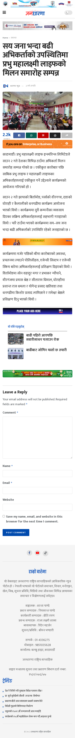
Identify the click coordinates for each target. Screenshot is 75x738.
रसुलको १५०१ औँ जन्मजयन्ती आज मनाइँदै (23, 711)
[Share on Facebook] (19, 135)
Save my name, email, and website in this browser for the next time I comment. (34, 519)
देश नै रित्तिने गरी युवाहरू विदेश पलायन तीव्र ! (23, 691)
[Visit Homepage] (35, 13)
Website (8, 499)
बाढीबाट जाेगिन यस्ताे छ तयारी (46, 350)
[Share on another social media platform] (66, 135)
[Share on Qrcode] (43, 135)
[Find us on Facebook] (29, 553)
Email (7, 483)
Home (5, 37)
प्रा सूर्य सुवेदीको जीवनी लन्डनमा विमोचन (23, 696)
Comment (10, 412)
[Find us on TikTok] (45, 553)
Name (8, 466)
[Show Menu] (4, 12)
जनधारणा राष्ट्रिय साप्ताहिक (41, 731)
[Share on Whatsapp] (31, 135)
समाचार (14, 37)
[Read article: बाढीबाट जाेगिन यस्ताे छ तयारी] (16, 353)
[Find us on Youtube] (37, 553)
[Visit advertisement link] (37, 3)
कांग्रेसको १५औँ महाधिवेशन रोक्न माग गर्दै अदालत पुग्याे (28, 717)
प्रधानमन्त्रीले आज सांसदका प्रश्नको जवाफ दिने (23, 701)
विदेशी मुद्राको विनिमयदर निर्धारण (19, 706)
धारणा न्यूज (15, 86)
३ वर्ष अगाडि (30, 86)
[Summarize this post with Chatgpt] (55, 135)
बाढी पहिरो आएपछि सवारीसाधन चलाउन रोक (42, 337)
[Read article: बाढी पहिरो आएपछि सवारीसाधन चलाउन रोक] (16, 338)
